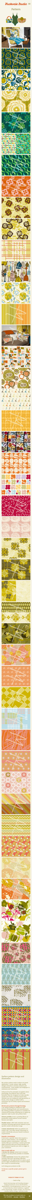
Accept (16, 1197)
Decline (22, 1197)
